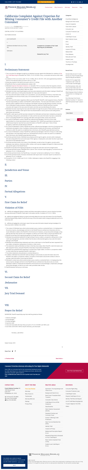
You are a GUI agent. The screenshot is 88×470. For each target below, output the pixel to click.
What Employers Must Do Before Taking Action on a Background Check (74, 93)
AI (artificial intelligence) (72, 19)
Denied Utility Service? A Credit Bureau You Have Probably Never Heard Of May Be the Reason (74, 75)
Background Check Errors (52, 393)
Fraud (67, 44)
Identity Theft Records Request (74, 399)
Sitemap (27, 401)
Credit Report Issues (71, 36)
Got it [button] (14, 465)
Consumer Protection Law (72, 31)
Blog (81, 7)
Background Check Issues (72, 21)
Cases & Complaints (71, 24)
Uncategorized (69, 64)
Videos (67, 406)
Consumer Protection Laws (73, 391)
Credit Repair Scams (71, 393)
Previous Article (10, 358)
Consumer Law (69, 29)
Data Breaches (49, 406)
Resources (74, 7)
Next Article (59, 358)
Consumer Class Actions (51, 400)
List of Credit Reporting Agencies (74, 401)
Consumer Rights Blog (71, 388)
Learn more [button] (21, 462)
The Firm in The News (71, 62)
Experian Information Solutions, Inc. (21, 86)
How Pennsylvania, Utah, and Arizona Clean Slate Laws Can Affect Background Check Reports (74, 87)
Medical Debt (69, 52)
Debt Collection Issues (71, 39)
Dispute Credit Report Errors (73, 396)
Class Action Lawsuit (71, 26)
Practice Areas (48, 7)
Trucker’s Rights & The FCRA (73, 404)
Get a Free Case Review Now (74, 371)
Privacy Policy (28, 404)
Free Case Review (46, 2)
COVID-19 (68, 34)
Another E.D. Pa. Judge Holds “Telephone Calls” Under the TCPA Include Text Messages (73, 81)
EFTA (67, 41)
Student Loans (69, 59)
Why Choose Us (59, 7)
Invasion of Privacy (70, 49)
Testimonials (28, 396)
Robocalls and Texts (71, 57)
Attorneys (67, 7)
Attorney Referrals (30, 399)
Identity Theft (69, 47)
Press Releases (69, 54)
